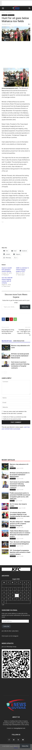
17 (4, 595)
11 (8, 592)
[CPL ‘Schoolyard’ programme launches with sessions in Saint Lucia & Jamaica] (5, 551)
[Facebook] (3, 319)
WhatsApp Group (11, 646)
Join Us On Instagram (12, 636)
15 (24, 592)
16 (28, 592)
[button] (3, 8)
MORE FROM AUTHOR (18, 341)
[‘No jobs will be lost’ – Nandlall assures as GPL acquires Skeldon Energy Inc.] (5, 524)
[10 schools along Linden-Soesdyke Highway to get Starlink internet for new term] (5, 515)
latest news (4, 349)
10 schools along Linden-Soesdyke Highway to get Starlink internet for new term (19, 514)
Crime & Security (13, 508)
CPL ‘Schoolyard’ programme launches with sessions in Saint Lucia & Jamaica (20, 552)
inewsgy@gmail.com (19, 728)
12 (12, 592)
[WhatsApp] (15, 319)
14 (20, 592)
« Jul (3, 604)
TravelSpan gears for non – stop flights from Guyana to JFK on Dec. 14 (23, 332)
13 (16, 592)
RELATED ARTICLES (7, 341)
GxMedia (16, 748)
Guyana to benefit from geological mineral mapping (7, 269)
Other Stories (11, 15)
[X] (7, 319)
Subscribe (25, 307)
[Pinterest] (11, 319)
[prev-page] (3, 372)
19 (12, 595)
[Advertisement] (17, 3)
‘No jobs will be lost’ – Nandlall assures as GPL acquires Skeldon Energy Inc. (20, 523)
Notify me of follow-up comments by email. (14, 417)
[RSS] (18, 740)
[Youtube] (23, 740)
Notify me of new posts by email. (12, 419)
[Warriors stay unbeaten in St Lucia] (6, 348)
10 (4, 592)
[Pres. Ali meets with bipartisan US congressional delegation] (5, 544)
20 (16, 595)
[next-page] (5, 372)
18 (8, 595)
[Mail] (13, 740)
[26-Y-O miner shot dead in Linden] (5, 506)
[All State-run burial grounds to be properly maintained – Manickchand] (6, 356)
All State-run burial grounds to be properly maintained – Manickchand (20, 356)
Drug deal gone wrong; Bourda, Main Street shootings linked (8, 331)
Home (3, 12)
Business (12, 500)
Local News (9, 12)
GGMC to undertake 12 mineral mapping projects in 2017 (22, 269)
